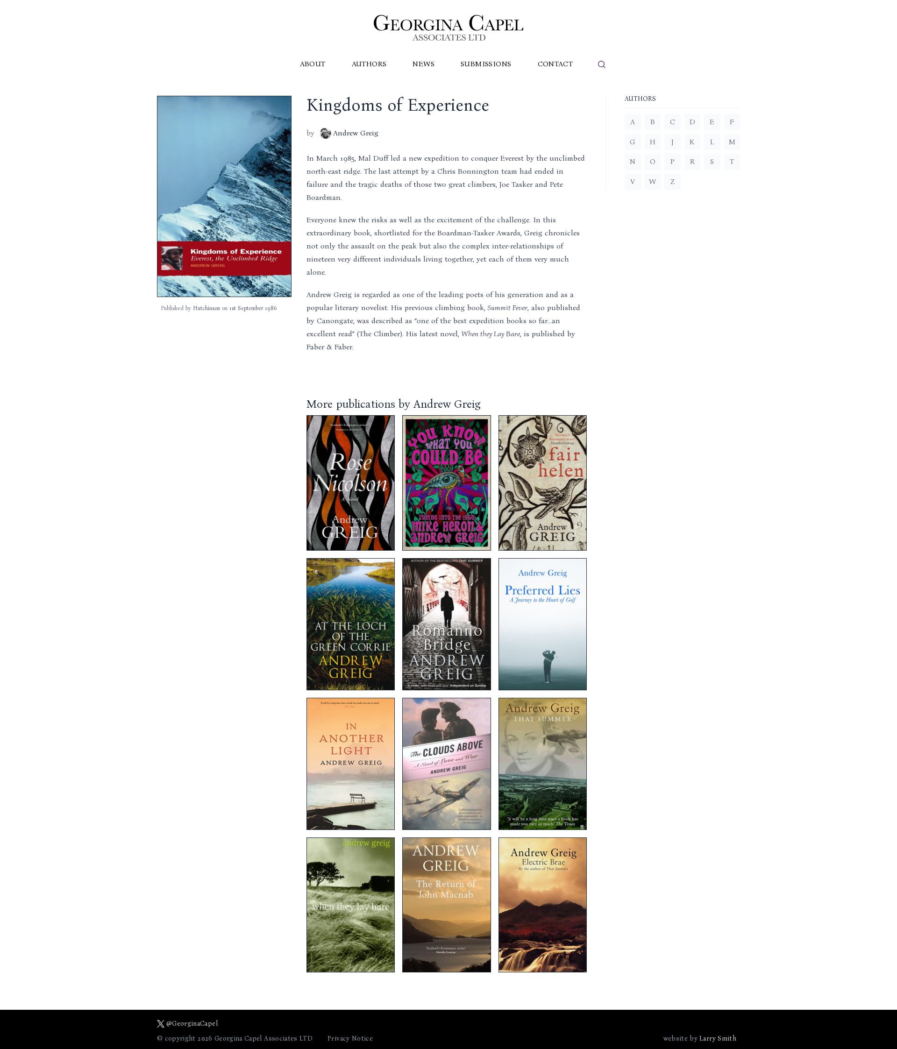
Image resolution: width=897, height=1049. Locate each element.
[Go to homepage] (448, 28)
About (313, 63)
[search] (601, 64)
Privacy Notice (350, 1038)
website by (699, 1038)
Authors (369, 63)
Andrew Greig (355, 132)
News (423, 63)
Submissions (486, 63)
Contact (555, 63)
